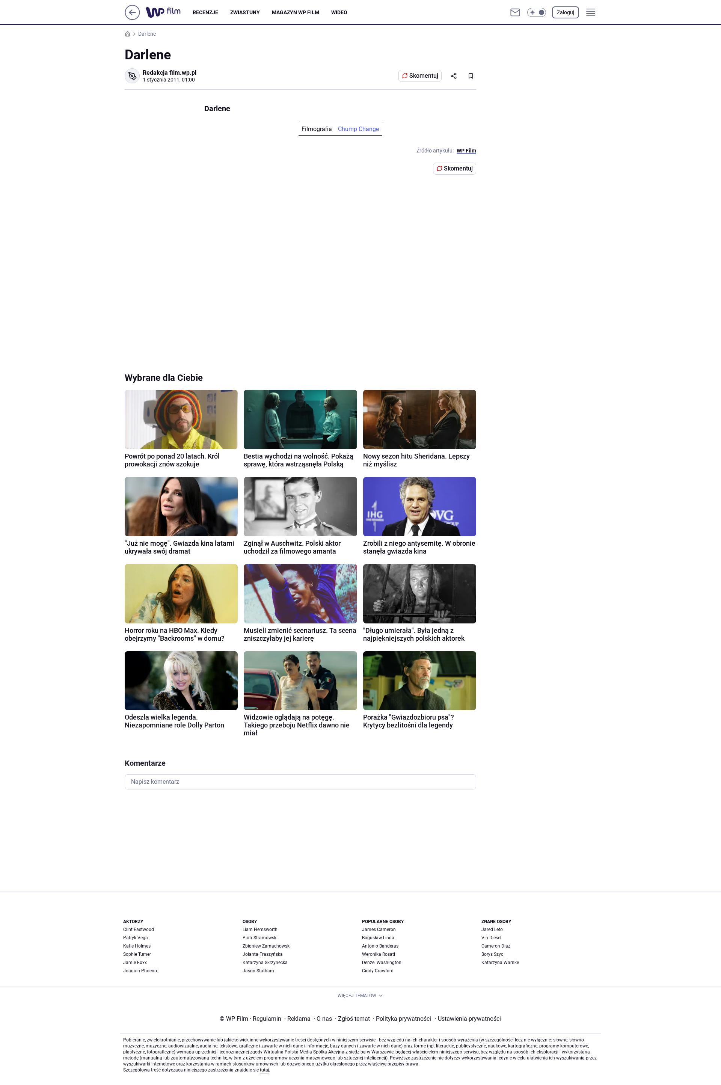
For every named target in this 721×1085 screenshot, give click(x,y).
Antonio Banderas (380, 946)
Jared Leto (492, 929)
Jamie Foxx (135, 962)
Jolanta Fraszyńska (263, 954)
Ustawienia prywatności (468, 1018)
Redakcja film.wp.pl (169, 72)
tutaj (264, 1070)
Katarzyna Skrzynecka (265, 962)
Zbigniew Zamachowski (267, 946)
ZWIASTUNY (245, 12)
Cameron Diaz (495, 946)
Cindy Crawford (378, 970)
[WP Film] (169, 12)
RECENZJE (205, 12)
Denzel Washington (381, 962)
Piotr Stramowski (260, 937)
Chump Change (358, 129)
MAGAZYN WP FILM (295, 12)
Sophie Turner (137, 954)
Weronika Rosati (378, 954)
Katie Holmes (137, 946)
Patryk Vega (135, 937)
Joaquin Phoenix (140, 970)
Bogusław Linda (378, 937)
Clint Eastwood (138, 929)
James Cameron (379, 929)
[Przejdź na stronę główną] (132, 17)
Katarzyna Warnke (500, 962)
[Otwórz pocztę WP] (515, 12)
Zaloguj (565, 12)
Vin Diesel (491, 937)
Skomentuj (423, 75)
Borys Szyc (492, 954)
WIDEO (339, 12)
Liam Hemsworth (260, 929)
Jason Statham (258, 970)
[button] (536, 12)
